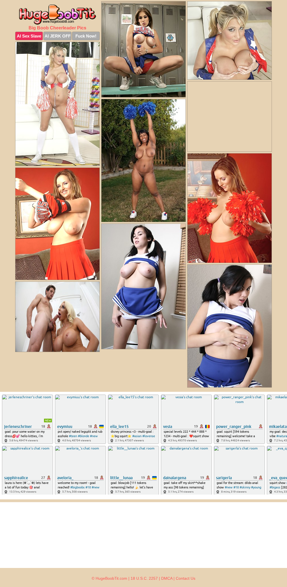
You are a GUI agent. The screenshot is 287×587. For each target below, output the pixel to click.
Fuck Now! (85, 36)
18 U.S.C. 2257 (144, 578)
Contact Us (185, 578)
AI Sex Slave (29, 36)
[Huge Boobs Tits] (57, 14)
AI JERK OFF (58, 36)
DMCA (166, 578)
